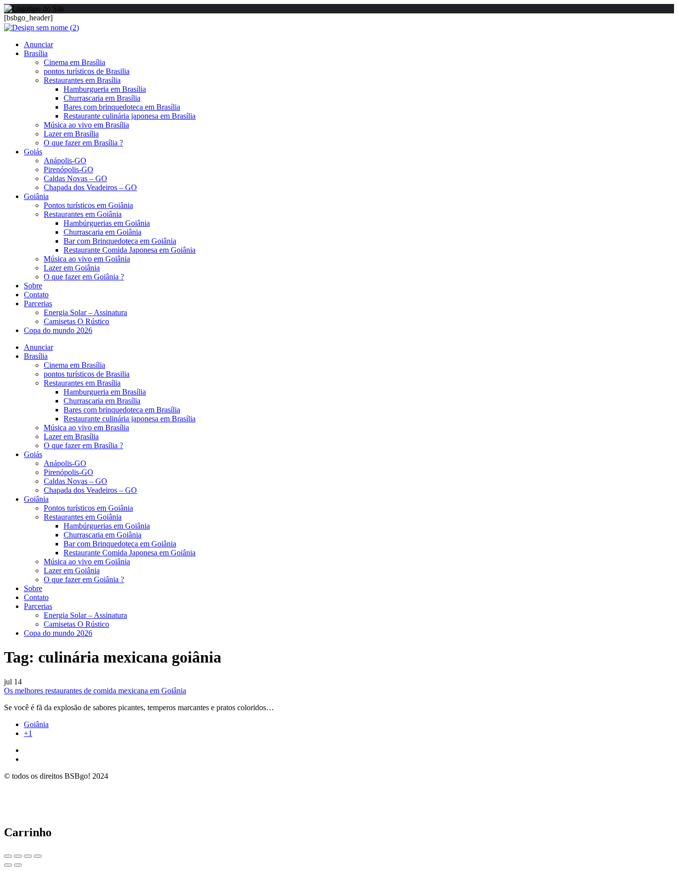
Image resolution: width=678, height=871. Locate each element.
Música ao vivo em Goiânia (87, 259)
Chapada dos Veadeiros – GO (90, 187)
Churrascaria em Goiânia (102, 232)
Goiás (33, 151)
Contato (36, 294)
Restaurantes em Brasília (82, 80)
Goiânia (36, 196)
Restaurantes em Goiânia (83, 214)
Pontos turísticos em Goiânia (88, 205)
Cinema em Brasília (74, 62)
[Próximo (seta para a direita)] (18, 865)
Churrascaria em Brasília (102, 98)
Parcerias (38, 303)
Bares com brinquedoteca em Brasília (122, 107)
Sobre (33, 285)
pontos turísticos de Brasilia (87, 71)
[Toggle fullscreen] (28, 856)
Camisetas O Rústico (76, 321)
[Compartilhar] (18, 856)
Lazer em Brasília (71, 134)
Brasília (36, 53)
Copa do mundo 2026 (58, 330)
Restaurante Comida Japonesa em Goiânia (130, 250)
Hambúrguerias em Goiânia (107, 223)
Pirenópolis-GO (68, 169)
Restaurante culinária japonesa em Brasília (130, 116)
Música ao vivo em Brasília (86, 125)
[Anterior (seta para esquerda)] (8, 865)
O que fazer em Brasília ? (83, 142)
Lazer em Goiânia (72, 268)
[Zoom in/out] (38, 856)
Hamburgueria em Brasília (105, 89)
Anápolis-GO (65, 160)
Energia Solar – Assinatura (85, 312)
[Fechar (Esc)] (8, 856)
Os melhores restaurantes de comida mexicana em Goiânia (95, 690)
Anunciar (38, 44)
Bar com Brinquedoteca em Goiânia (120, 241)
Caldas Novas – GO (75, 178)
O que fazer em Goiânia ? (84, 276)
